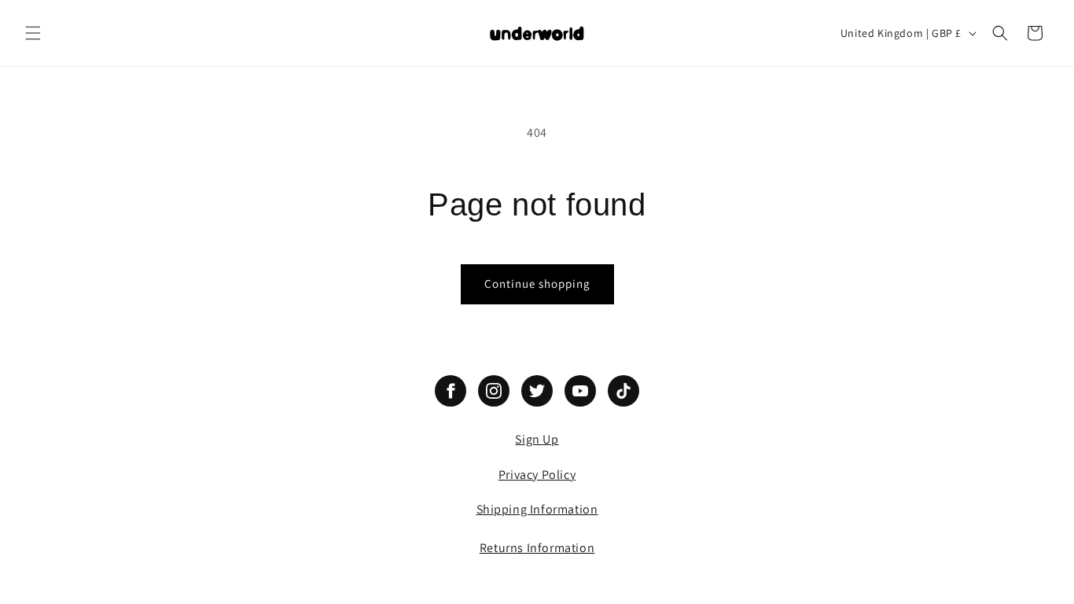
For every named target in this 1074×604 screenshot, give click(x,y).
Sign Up (536, 439)
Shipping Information (537, 509)
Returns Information (537, 548)
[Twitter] (537, 391)
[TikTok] (623, 391)
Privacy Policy (537, 474)
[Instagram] (493, 391)
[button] (33, 33)
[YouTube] (580, 391)
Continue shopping (537, 283)
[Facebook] (450, 391)
